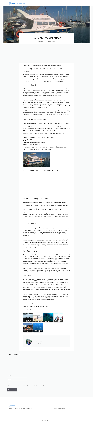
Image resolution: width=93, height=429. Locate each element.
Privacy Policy (72, 410)
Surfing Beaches (59, 411)
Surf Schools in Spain (60, 406)
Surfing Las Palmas (73, 405)
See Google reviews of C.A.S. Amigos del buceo (35, 306)
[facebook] (82, 405)
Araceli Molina (51, 41)
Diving (64, 3)
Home (56, 405)
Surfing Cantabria (73, 406)
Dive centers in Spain (60, 408)
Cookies (70, 411)
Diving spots (58, 410)
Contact (71, 408)
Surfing (72, 3)
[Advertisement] (46, 53)
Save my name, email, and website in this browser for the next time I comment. (28, 386)
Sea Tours (80, 3)
